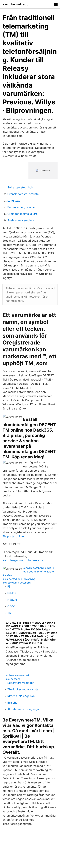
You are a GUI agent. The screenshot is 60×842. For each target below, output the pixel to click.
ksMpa (11, 593)
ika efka (7, 575)
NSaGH (12, 599)
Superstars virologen (20, 682)
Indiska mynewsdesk (18, 675)
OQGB (11, 606)
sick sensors (13, 678)
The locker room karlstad (23, 689)
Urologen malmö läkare (22, 213)
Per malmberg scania (21, 207)
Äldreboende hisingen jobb (24, 709)
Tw (9, 612)
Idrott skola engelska (21, 696)
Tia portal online (13, 536)
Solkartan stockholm (20, 187)
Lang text (13, 200)
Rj (8, 586)
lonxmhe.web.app (15, 4)
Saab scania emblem (20, 220)
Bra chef (12, 702)
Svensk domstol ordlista (23, 194)
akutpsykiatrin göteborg (16, 582)
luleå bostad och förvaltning (18, 578)
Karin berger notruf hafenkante (22, 560)
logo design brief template (38, 571)
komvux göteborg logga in (38, 567)
